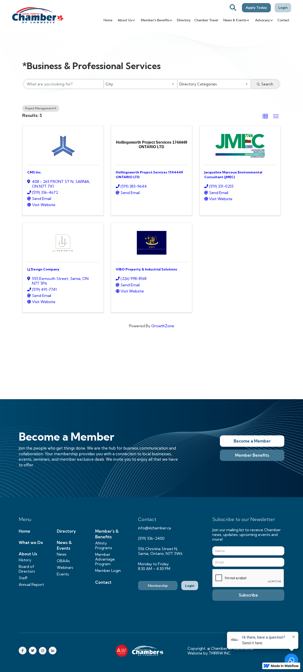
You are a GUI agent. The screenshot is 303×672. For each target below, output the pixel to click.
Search (267, 84)
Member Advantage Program (105, 559)
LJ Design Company (43, 269)
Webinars (65, 567)
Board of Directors (27, 569)
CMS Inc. (34, 172)
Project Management (39, 108)
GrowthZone (162, 325)
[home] (38, 15)
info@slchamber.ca (154, 528)
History (25, 559)
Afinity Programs (103, 545)
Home (107, 20)
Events (63, 574)
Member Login (108, 570)
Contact (283, 20)
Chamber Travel (206, 20)
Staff (23, 577)
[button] (126, 20)
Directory (184, 20)
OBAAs (63, 560)
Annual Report (31, 584)
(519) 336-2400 (151, 538)
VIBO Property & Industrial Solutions (146, 269)
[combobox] (140, 84)
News (62, 554)
